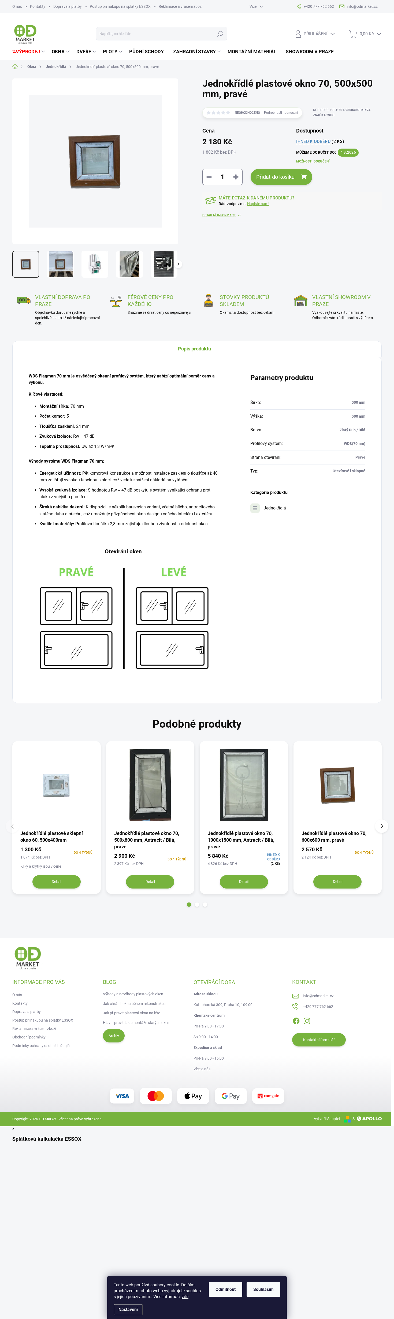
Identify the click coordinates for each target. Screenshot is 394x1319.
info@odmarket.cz (318, 996)
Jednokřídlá (275, 508)
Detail (56, 881)
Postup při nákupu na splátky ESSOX (120, 6)
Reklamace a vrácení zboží (180, 6)
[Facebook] (296, 1020)
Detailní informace (219, 215)
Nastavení (128, 1309)
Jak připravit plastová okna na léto (131, 1013)
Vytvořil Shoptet (327, 1119)
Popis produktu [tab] (194, 349)
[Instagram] (307, 1020)
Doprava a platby (67, 6)
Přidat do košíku (275, 177)
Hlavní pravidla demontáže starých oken (136, 1023)
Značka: (323, 115)
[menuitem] (29, 52)
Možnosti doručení (313, 161)
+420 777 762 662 (318, 1006)
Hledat (220, 34)
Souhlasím (263, 1289)
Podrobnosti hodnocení (281, 113)
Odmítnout (225, 1289)
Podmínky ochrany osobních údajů (41, 1046)
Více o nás (202, 1069)
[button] (189, 904)
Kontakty (37, 6)
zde (185, 1296)
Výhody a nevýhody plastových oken (133, 994)
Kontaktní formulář (319, 1040)
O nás (17, 6)
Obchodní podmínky (29, 1037)
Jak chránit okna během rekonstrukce (134, 1003)
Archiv (114, 1036)
